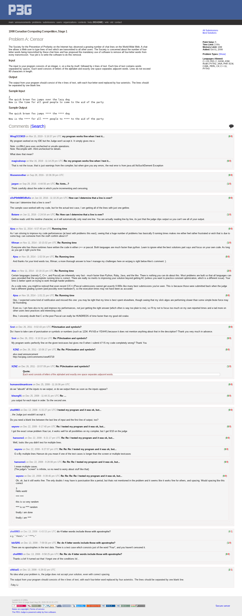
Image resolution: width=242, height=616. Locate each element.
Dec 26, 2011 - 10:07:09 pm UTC (38, 366)
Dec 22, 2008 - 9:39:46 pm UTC (43, 476)
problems (36, 22)
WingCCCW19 (17, 136)
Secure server (223, 605)
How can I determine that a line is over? (90, 198)
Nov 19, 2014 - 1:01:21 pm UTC (38, 295)
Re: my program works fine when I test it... (87, 161)
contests (82, 22)
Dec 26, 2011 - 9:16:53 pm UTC (36, 338)
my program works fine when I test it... (83, 136)
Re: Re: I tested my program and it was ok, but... (87, 438)
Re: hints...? (62, 183)
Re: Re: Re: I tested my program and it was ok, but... (88, 449)
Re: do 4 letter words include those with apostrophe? (86, 542)
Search (37, 126)
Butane (15, 214)
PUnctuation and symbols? (66, 327)
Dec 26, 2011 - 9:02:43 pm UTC (35, 327)
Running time (59, 228)
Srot (12, 327)
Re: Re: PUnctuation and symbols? (76, 349)
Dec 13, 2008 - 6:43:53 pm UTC (40, 531)
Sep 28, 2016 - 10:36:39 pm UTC (47, 175)
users (59, 22)
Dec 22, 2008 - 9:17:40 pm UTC (39, 426)
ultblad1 (14, 569)
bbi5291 (16, 542)
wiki (107, 22)
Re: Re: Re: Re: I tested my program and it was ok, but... (91, 476)
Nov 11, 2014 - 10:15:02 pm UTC (40, 242)
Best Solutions (209, 33)
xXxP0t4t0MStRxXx (20, 198)
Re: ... (63, 395)
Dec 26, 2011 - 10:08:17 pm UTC (40, 349)
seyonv (15, 426)
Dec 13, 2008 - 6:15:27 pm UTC (40, 410)
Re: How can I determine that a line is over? (80, 214)
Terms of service (37, 609)
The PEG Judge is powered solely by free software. (34, 612)
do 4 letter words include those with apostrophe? (84, 531)
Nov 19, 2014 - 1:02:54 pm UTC (38, 256)
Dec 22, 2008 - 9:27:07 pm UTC (42, 449)
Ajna (12, 228)
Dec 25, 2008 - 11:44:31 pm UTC (42, 395)
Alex (14, 271)
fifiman (15, 242)
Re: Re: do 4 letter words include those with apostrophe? (91, 554)
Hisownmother (18, 175)
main (11, 22)
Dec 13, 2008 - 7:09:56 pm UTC (40, 542)
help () (95, 22)
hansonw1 (18, 438)
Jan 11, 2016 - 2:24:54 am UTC (39, 214)
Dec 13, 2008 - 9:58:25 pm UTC (42, 554)
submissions (49, 22)
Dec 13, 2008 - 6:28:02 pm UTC (39, 569)
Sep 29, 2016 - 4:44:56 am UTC (38, 183)
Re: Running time (67, 242)
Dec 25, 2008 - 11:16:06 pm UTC (53, 384)
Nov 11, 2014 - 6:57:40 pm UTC (35, 228)
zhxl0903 (15, 410)
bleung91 (17, 395)
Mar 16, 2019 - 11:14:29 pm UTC (46, 161)
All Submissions (210, 30)
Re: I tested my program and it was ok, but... (81, 426)
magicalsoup (19, 161)
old (111, 22)
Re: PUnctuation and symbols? (70, 338)
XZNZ (16, 349)
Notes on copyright (20, 609)
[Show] (222, 54)
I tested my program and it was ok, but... (79, 410)
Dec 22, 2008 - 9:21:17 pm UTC (44, 438)
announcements (23, 22)
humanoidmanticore (21, 384)
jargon (15, 183)
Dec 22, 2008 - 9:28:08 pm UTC (45, 462)
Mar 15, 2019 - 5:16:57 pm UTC (45, 136)
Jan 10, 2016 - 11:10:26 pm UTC (51, 198)
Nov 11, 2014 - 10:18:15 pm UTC (37, 271)
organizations (70, 22)
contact (118, 22)
